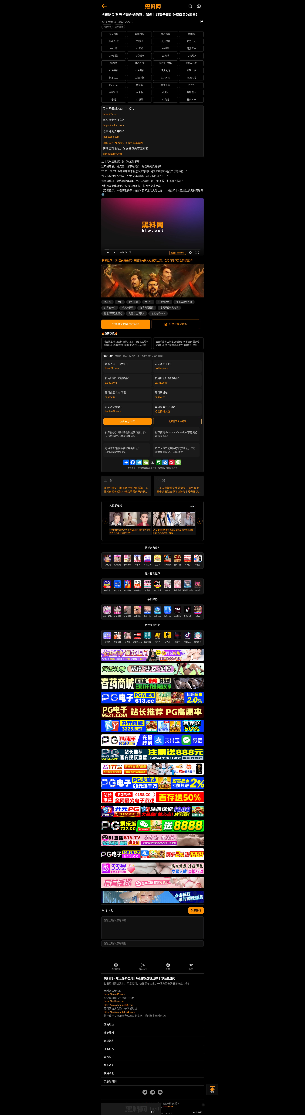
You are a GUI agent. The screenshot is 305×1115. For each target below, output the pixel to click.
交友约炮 (113, 34)
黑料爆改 (119, 26)
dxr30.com (111, 382)
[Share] (126, 462)
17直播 (139, 48)
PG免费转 (139, 56)
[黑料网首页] (152, 6)
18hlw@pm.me (112, 153)
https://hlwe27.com (114, 994)
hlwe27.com (110, 114)
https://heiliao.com (113, 125)
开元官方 (191, 48)
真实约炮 (139, 34)
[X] (152, 462)
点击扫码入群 (162, 411)
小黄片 (165, 92)
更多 (192, 506)
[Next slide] (200, 521)
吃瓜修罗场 (127, 307)
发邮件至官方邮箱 (177, 421)
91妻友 (191, 85)
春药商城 (165, 34)
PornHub (113, 85)
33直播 (113, 63)
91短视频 (139, 77)
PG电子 (113, 48)
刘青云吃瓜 (109, 307)
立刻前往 (160, 397)
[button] (151, 1112)
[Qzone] (165, 462)
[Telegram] (139, 462)
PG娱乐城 (114, 41)
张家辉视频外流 (184, 302)
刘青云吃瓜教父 (136, 313)
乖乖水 (191, 34)
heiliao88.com (111, 136)
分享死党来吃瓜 (178, 324)
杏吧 (113, 99)
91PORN (165, 77)
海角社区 (113, 77)
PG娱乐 (165, 48)
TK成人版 (191, 77)
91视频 (139, 99)
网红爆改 (133, 302)
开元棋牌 (165, 41)
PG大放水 (191, 56)
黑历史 (148, 302)
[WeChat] (146, 462)
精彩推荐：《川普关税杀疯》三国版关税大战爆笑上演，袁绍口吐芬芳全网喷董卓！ (148, 260)
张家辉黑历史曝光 (113, 313)
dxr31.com (161, 382)
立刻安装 (110, 397)
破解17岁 (191, 70)
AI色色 (139, 92)
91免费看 (113, 70)
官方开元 (191, 41)
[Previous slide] (105, 521)
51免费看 (139, 70)
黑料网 (107, 302)
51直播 (165, 56)
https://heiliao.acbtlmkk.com (119, 1012)
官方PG (139, 41)
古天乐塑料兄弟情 (169, 307)
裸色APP (191, 99)
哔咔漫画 (191, 92)
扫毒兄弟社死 (146, 307)
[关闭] (203, 1105)
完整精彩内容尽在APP (125, 324)
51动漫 (165, 99)
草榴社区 (113, 92)
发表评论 (196, 910)
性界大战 (139, 63)
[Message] (178, 462)
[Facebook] (133, 462)
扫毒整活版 (163, 302)
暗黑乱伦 (165, 70)
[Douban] (159, 462)
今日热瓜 (107, 26)
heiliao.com (161, 368)
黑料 (120, 302)
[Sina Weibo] (172, 462)
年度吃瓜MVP (158, 313)
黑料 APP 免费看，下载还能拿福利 (123, 143)
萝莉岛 (139, 85)
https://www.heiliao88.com (118, 1005)
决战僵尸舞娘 (165, 63)
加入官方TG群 (127, 421)
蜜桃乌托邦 (191, 63)
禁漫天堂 (165, 85)
